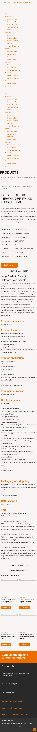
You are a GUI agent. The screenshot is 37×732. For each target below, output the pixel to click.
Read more (6, 607)
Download (8, 81)
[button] (18, 91)
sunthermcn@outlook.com (12, 708)
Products (8, 32)
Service (7, 62)
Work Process (11, 65)
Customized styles (13, 46)
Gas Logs (10, 35)
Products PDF (11, 83)
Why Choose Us (12, 27)
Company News (12, 51)
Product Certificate (13, 75)
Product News (11, 54)
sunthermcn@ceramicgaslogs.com (15, 714)
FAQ (8, 30)
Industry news (11, 59)
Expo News (11, 57)
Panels (9, 43)
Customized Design (13, 70)
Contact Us (8, 86)
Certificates (8, 73)
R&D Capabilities (12, 24)
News (7, 49)
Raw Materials (11, 67)
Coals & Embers (12, 40)
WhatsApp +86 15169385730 (12, 701)
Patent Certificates (13, 78)
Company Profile (12, 19)
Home (7, 14)
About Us (8, 16)
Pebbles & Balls (12, 38)
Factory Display (12, 22)
